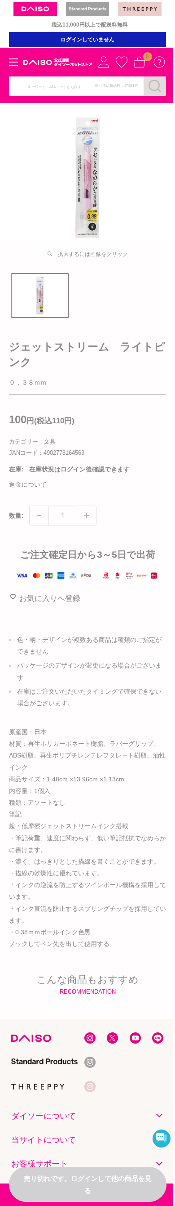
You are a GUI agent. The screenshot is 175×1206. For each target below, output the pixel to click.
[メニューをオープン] (13, 62)
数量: (16, 515)
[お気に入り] (121, 62)
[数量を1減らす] (39, 515)
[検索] (155, 86)
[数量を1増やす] (86, 515)
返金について (28, 484)
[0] (139, 62)
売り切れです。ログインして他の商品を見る (88, 1184)
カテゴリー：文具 (32, 441)
